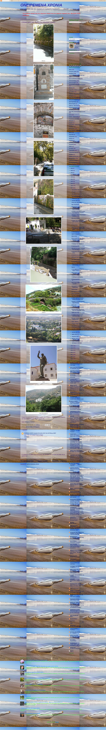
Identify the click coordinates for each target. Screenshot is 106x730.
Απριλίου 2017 (75, 336)
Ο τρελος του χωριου (75, 632)
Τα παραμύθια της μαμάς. (76, 368)
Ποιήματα (71, 144)
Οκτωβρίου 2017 (76, 194)
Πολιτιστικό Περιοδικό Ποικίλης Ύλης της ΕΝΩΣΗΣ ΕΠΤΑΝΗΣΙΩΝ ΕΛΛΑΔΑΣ (77, 606)
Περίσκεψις (73, 374)
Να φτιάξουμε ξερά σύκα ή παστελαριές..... (35, 672)
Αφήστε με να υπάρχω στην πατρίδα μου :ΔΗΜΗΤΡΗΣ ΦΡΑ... (78, 228)
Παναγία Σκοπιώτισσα (75, 556)
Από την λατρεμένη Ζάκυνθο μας (76, 75)
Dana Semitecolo (74, 615)
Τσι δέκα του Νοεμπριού (75, 648)
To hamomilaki (73, 396)
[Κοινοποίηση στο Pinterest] (49, 425)
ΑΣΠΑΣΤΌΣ (73, 647)
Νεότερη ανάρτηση (26, 461)
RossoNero (72, 639)
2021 (72, 179)
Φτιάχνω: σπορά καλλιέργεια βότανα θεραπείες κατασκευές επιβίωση (77, 425)
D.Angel (72, 522)
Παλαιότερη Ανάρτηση (59, 461)
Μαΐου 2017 (74, 334)
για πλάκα (71, 91)
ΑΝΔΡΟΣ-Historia (74, 467)
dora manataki (73, 544)
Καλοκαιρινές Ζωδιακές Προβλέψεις (77, 286)
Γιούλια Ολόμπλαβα (75, 491)
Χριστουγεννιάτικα (73, 160)
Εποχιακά (71, 109)
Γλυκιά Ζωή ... (73, 434)
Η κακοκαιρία (28, 696)
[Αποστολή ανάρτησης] (43, 424)
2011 (72, 356)
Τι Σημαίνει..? (73, 567)
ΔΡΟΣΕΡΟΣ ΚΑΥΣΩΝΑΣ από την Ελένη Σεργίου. (78, 326)
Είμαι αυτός (74, 236)
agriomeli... (72, 620)
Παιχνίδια (71, 134)
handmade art (73, 643)
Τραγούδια (71, 150)
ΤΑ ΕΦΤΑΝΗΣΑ (73, 618)
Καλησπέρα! (74, 289)
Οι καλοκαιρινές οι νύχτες (78, 231)
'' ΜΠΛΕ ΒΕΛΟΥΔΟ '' (75, 588)
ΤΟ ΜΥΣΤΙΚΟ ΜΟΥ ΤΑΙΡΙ (75, 626)
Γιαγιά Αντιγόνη (74, 628)
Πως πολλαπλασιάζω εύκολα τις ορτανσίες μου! (36, 660)
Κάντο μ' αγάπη (74, 401)
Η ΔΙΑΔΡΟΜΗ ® (73, 379)
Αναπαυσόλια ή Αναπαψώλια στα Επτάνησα (35, 690)
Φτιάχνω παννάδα (74, 427)
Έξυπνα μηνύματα (73, 107)
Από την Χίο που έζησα (74, 78)
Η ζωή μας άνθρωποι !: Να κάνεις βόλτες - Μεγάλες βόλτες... (76, 552)
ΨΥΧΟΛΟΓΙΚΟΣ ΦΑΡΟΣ (75, 583)
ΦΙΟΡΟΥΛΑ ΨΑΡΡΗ (28, 433)
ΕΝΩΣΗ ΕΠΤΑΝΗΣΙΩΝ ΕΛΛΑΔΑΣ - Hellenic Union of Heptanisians (77, 603)
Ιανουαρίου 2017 (76, 343)
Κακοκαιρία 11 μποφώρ (75, 542)
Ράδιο (70, 146)
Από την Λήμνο (72, 82)
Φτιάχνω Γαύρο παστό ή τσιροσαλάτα (34, 684)
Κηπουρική (71, 128)
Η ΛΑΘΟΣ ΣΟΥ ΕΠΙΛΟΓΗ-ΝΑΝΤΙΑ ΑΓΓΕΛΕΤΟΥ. (77, 315)
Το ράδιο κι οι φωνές (76, 329)
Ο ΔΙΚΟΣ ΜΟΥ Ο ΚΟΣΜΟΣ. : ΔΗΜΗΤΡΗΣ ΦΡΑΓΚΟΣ (78, 299)
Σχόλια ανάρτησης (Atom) (33, 464)
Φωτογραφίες (36, 426)
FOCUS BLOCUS (74, 635)
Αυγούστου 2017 (76, 198)
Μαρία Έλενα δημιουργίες (76, 450)
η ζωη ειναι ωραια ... (75, 463)
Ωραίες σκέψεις (72, 164)
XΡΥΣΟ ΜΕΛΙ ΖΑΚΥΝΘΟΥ (76, 483)
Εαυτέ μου (74, 304)
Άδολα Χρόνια (73, 385)
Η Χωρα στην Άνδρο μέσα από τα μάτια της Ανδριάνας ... (78, 221)
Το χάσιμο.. (72, 629)
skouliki (78, 44)
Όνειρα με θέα (73, 555)
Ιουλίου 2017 (75, 200)
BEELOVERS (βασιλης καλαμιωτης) (75, 570)
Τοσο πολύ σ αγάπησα (75, 596)
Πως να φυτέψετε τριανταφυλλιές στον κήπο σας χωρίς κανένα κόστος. (41, 666)
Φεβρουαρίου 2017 (76, 340)
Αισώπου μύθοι (72, 71)
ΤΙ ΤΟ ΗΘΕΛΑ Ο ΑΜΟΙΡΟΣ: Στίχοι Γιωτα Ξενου (78, 270)
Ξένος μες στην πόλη (77, 202)
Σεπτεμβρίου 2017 (76, 196)
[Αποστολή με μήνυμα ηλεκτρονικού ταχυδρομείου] (45, 425)
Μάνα (70, 132)
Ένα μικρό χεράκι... (76, 259)
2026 (72, 168)
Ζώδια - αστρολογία (73, 116)
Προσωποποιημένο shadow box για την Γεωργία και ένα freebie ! (77, 612)
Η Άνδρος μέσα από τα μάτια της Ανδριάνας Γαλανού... (78, 212)
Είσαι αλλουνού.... (76, 293)
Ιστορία (70, 122)
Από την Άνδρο (29, 426)
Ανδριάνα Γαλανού (29, 421)
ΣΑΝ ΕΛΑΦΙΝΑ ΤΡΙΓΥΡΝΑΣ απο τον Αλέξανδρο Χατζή (78, 310)
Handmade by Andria (75, 609)
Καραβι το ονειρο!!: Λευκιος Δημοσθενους (78, 302)
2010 (72, 358)
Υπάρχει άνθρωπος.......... (77, 323)
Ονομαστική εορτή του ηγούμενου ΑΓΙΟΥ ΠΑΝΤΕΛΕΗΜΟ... (77, 208)
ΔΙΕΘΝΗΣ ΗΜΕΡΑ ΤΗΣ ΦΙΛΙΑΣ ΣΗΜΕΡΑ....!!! (79, 215)
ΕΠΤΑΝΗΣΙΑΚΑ (73, 536)
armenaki (72, 579)
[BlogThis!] (46, 425)
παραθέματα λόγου (74, 405)
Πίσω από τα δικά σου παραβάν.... (77, 283)
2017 (72, 187)
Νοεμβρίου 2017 (76, 191)
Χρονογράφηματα (73, 162)
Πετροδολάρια (73, 640)
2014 (72, 350)
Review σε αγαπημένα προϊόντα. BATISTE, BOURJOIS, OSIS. (75, 529)
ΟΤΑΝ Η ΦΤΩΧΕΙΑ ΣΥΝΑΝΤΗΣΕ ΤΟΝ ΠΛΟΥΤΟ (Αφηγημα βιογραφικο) (77, 546)
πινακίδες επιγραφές (74, 142)
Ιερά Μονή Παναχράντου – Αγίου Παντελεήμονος (76, 371)
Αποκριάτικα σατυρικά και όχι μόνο (77, 84)
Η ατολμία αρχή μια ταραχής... (79, 241)
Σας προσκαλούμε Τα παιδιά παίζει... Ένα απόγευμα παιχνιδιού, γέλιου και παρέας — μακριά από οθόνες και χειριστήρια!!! (77, 420)
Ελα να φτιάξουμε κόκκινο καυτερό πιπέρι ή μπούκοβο (37, 678)
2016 (72, 345)
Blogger (57, 722)
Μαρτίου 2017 (75, 338)
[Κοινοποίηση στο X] (47, 425)
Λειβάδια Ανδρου (74, 362)
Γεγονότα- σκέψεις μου (74, 89)
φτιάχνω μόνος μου (73, 156)
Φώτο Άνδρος (73, 541)
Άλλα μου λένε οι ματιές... (78, 257)
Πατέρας (71, 140)
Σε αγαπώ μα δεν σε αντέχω (78, 246)
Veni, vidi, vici (73, 523)
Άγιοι (70, 69)
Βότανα (70, 87)
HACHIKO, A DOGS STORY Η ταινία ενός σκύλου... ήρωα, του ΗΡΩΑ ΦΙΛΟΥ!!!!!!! (44, 702)
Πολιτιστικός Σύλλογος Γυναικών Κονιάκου (75, 500)
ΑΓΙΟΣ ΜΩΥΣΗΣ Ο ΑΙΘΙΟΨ (76, 372)
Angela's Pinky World (75, 590)
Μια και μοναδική (76, 218)
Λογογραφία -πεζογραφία (75, 130)
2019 (72, 183)
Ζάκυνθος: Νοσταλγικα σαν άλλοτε (77, 111)
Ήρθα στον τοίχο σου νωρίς (78, 312)
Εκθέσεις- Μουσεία (73, 105)
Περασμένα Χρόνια (74, 598)
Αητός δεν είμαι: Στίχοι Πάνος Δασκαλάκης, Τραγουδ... (79, 264)
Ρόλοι (71, 616)
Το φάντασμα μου (76, 261)
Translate (79, 40)
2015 (72, 348)
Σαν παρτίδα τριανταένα (75, 492)
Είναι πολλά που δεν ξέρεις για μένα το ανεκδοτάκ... (78, 239)
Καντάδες (71, 126)
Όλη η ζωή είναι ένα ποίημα (76, 367)
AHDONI (72, 416)
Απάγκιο (72, 429)
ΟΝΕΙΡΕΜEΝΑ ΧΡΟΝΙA (41, 5)
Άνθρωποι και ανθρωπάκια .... (77, 550)
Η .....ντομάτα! (73, 633)
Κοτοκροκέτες (73, 576)
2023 (72, 174)
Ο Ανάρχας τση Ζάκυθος (76, 566)
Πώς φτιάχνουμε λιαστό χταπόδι (32, 713)
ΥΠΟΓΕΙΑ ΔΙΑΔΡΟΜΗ (74, 534)
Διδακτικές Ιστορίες (73, 97)
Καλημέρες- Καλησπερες (75, 124)
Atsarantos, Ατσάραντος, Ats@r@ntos (76, 517)
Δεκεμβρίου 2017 (76, 189)
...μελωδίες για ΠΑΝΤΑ (75, 455)
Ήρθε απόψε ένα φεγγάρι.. (78, 307)
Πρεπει (73, 267)
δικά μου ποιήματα (73, 99)
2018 (72, 185)
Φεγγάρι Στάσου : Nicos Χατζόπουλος (77, 319)
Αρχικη (71, 650)
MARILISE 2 (73, 625)
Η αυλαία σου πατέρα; (77, 255)
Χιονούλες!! (72, 489)
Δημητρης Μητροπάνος (74, 93)
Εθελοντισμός (72, 103)
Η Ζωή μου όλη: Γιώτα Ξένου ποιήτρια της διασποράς (77, 533)
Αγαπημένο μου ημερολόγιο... (74, 526)
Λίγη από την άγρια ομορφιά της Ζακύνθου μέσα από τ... (78, 249)
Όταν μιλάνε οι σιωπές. (77, 272)
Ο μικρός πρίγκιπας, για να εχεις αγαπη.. (30, 708)
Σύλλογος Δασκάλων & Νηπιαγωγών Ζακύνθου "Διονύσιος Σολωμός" (75, 473)
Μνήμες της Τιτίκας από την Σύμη (76, 595)
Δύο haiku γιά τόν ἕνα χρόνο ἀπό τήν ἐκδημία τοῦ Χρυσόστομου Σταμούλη (76, 408)
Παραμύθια (71, 136)
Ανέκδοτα (71, 73)
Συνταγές (71, 148)
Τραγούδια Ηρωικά (73, 152)
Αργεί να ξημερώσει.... (77, 234)
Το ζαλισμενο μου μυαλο (77, 277)
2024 (72, 172)
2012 (72, 354)
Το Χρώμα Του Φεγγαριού (78, 243)
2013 (72, 352)
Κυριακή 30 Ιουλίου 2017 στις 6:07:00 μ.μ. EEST (45, 433)
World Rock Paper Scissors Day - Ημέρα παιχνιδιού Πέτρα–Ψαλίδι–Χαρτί (77, 381)
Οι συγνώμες (75, 225)
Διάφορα (71, 95)
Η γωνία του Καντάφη (74, 118)
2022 (72, 177)
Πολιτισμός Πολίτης (74, 438)
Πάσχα (70, 138)
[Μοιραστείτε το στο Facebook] (48, 425)
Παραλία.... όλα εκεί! (76, 274)
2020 (72, 181)
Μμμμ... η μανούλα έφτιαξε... (76, 488)
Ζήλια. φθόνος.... (75, 321)
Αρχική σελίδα (42, 461)
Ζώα (70, 114)
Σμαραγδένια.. (73, 392)
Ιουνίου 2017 (75, 332)
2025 (72, 170)
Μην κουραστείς (75, 204)
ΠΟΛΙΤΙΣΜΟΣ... (73, 559)
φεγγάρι (71, 154)
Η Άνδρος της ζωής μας (75, 494)
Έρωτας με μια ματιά (76, 296)
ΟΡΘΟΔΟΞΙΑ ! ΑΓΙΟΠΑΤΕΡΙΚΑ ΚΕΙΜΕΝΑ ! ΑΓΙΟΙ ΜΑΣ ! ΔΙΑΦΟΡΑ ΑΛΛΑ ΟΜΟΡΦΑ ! (76, 508)
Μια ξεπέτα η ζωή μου (77, 291)
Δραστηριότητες (72, 101)
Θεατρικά (71, 120)
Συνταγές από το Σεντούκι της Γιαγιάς (77, 575)
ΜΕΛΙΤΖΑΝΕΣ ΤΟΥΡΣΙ (75, 600)
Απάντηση (26, 436)
